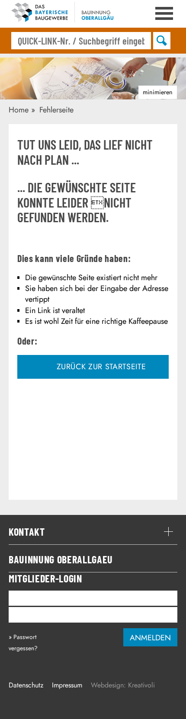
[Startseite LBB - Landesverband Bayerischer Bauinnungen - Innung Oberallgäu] (65, 14)
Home (19, 109)
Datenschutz (26, 685)
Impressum (67, 685)
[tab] (93, 532)
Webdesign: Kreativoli (123, 685)
